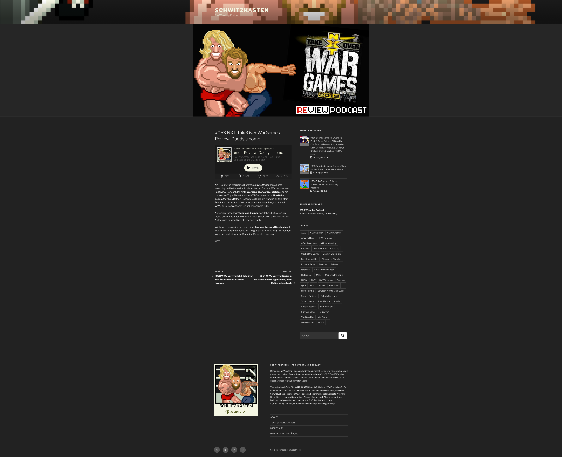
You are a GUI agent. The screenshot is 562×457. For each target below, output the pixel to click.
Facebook (242, 230)
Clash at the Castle (310, 254)
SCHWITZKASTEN (242, 10)
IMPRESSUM (276, 428)
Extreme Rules (308, 264)
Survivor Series (256, 216)
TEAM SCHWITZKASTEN (282, 422)
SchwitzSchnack (329, 296)
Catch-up (334, 248)
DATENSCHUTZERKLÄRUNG (284, 433)
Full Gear (335, 264)
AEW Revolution (309, 243)
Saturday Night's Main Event (331, 290)
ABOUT (274, 417)
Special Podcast (308, 306)
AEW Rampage (325, 238)
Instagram (229, 230)
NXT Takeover (326, 280)
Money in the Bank (334, 275)
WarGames (323, 317)
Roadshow (334, 285)
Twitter (218, 230)
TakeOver (324, 312)
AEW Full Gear (308, 238)
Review (321, 285)
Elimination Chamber (331, 259)
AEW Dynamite (334, 232)
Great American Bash (324, 269)
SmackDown (324, 301)
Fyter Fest (305, 269)
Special (337, 301)
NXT (266, 206)
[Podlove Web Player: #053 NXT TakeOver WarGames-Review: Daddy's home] (253, 162)
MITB (318, 275)
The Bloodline (307, 317)
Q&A (303, 285)
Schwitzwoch (307, 301)
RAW (312, 285)
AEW (303, 232)
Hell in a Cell (306, 275)
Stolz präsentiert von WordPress (285, 449)
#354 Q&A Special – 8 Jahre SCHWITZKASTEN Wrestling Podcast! (324, 184)
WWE (321, 322)
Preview (341, 280)
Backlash (305, 248)
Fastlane (323, 264)
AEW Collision (316, 232)
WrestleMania (307, 322)
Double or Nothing (309, 259)
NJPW (304, 280)
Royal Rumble (307, 290)
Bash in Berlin (320, 248)
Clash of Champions (332, 254)
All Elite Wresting (328, 243)
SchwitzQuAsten (309, 296)
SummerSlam (326, 306)
